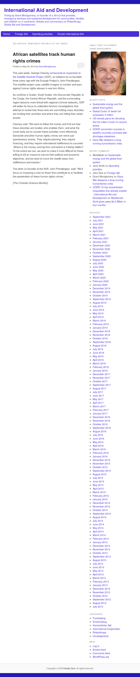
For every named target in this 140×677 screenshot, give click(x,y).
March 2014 (99, 535)
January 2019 (100, 327)
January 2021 (100, 241)
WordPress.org (101, 656)
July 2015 (98, 477)
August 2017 (99, 388)
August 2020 (99, 259)
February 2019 (101, 324)
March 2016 (99, 449)
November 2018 (101, 334)
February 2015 (101, 495)
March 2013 (99, 578)
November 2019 (101, 292)
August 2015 (99, 474)
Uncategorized (100, 636)
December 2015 (101, 460)
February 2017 (101, 410)
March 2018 (99, 363)
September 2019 (102, 299)
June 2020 (98, 267)
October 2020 (100, 252)
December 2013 (101, 545)
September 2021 (102, 216)
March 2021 (99, 234)
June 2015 (98, 481)
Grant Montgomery (47, 66)
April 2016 (98, 445)
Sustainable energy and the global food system (107, 105)
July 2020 (98, 263)
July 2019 (98, 306)
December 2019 (101, 288)
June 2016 (98, 438)
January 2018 (100, 370)
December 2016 (101, 417)
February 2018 (101, 367)
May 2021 (98, 227)
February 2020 (101, 281)
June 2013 (98, 567)
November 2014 (101, 506)
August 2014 (99, 517)
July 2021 (98, 220)
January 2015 (100, 499)
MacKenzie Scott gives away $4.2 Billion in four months (109, 201)
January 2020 (100, 284)
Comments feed (101, 653)
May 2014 (98, 528)
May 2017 (98, 399)
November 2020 (101, 249)
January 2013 (100, 585)
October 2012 (100, 595)
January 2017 (100, 413)
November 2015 (101, 463)
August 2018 (99, 345)
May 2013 (98, 570)
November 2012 (101, 592)
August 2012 (99, 603)
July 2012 (98, 606)
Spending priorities (42, 34)
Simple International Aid (70, 34)
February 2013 (101, 581)
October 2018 (100, 338)
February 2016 (101, 452)
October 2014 (100, 510)
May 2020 (98, 270)
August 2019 (99, 302)
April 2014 (98, 531)
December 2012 (101, 588)
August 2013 (99, 560)
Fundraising (99, 618)
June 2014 (98, 524)
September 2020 (102, 256)
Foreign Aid (21, 34)
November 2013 (101, 549)
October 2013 (100, 553)
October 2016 (100, 424)
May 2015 (98, 485)
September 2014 (102, 513)
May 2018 (98, 356)
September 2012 (102, 599)
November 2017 (101, 377)
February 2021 (101, 238)
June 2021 (98, 224)
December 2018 (101, 331)
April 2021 (98, 231)
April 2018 (98, 359)
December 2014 (101, 503)
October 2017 (100, 381)
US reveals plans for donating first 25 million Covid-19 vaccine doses (110, 122)
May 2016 (98, 442)
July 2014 (98, 520)
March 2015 (99, 492)
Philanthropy (99, 632)
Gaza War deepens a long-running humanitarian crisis (107, 141)
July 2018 (98, 349)
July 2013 (98, 563)
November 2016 (101, 420)
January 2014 (100, 542)
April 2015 (98, 488)
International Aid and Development (46, 9)
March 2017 (99, 406)
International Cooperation (106, 629)
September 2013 (102, 556)
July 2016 (98, 435)
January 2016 (100, 456)
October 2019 (100, 295)
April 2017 (98, 402)
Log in (96, 646)
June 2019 (98, 309)
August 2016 (99, 431)
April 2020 (98, 274)
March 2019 (99, 320)
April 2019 (98, 317)
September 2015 (102, 470)
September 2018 (102, 342)
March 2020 (99, 277)
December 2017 (101, 374)
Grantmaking (100, 621)
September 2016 (102, 427)
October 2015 (100, 467)
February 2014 (101, 538)
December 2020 (101, 245)
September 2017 (102, 385)
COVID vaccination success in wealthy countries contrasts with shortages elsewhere (110, 132)
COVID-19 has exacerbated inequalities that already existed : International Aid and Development (110, 192)
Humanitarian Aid (102, 625)
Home (6, 34)
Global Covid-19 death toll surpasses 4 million (107, 112)
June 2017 (98, 395)
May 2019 (98, 313)
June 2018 (98, 352)
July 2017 (98, 392)
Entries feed (99, 649)
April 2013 (98, 574)
